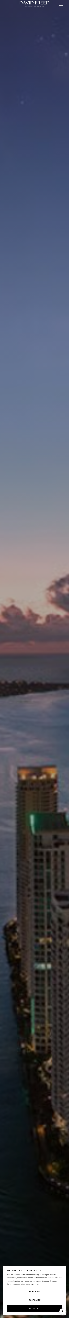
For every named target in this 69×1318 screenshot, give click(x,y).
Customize (34, 1300)
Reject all (34, 1291)
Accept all (34, 1308)
